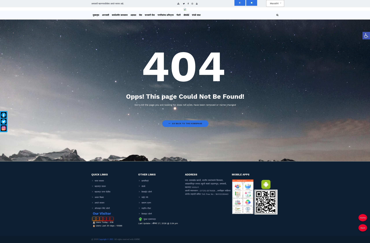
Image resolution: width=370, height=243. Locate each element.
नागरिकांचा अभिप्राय (166, 15)
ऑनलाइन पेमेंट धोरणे (102, 208)
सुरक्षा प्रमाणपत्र (150, 219)
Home (363, 218)
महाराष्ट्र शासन (100, 186)
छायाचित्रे (145, 181)
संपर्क (143, 186)
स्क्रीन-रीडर (146, 208)
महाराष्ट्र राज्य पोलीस (102, 192)
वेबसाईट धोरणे (146, 192)
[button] (366, 35)
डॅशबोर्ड (186, 15)
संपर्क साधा (196, 15)
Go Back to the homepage (187, 123)
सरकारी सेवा (150, 15)
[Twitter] (4, 121)
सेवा (140, 15)
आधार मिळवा (99, 197)
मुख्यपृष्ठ (96, 15)
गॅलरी (178, 15)
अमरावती (105, 15)
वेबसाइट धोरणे (146, 214)
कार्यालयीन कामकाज (120, 15)
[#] (192, 4)
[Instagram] (4, 128)
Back (362, 228)
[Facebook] (4, 115)
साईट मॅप (144, 197)
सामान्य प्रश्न (146, 203)
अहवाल (133, 15)
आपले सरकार (99, 203)
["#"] (184, 4)
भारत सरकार (99, 181)
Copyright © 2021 (105, 239)
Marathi (274, 3)
